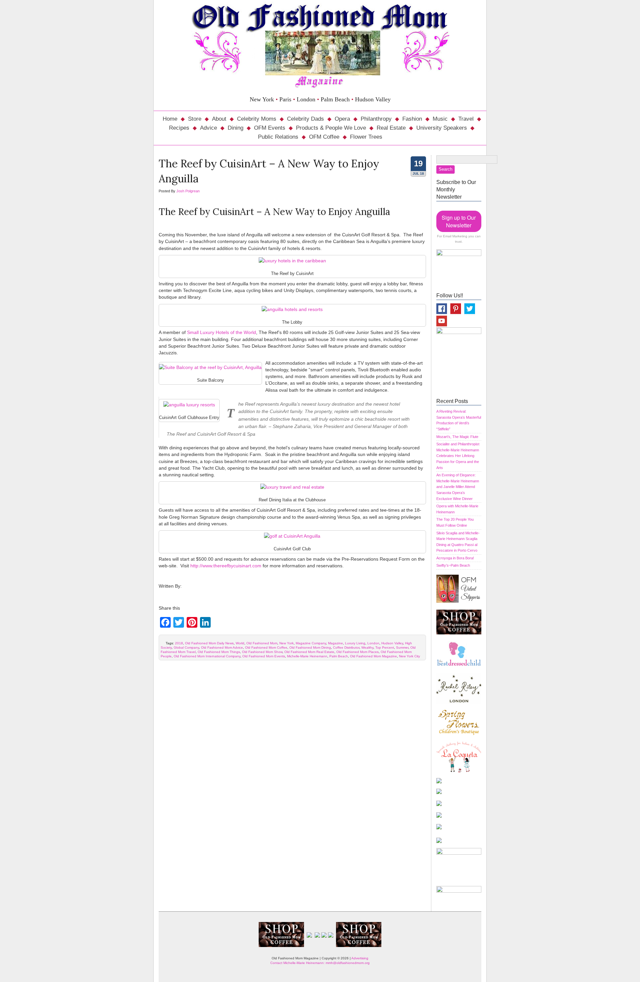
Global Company (186, 647)
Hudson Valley (392, 643)
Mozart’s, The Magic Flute (457, 437)
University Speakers (441, 128)
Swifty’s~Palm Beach (453, 565)
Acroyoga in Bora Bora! (455, 558)
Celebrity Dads (305, 119)
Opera (342, 119)
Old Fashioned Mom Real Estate (309, 652)
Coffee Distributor (346, 647)
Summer (402, 647)
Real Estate (391, 128)
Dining (235, 128)
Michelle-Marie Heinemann (307, 656)
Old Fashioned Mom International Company (207, 656)
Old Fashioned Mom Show (262, 652)
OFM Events (269, 128)
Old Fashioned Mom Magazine (373, 656)
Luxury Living (355, 643)
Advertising (359, 958)
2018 (179, 643)
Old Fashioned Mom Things (219, 652)
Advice (208, 128)
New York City (409, 656)
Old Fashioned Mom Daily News (209, 643)
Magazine (335, 643)
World (240, 643)
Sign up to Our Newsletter (459, 221)
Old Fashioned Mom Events (263, 656)
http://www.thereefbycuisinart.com (225, 565)
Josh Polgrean (188, 191)
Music (440, 119)
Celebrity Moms (256, 119)
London (373, 643)
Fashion (412, 119)
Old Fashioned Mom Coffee (266, 647)
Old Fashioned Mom (261, 643)
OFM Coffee (324, 137)
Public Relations (278, 137)
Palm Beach (338, 656)
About (219, 119)
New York (286, 643)
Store (194, 119)
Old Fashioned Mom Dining (310, 647)
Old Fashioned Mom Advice (222, 647)
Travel (466, 119)
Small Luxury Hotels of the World (221, 332)
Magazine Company (311, 643)
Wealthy (367, 647)
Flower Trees (366, 137)
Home (170, 119)
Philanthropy (376, 119)
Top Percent (384, 647)
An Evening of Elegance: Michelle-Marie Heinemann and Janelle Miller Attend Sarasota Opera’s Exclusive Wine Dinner (457, 486)
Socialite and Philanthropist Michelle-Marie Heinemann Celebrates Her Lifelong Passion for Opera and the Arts (457, 455)
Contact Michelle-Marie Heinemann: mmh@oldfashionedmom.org (320, 963)
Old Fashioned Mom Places (357, 652)
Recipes (179, 128)
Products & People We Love (331, 128)
